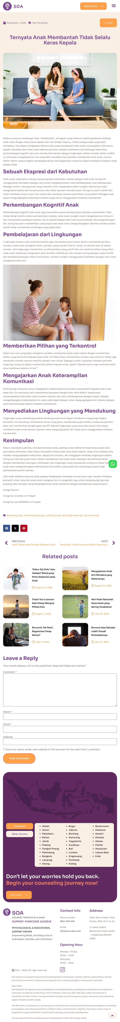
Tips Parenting (39, 22)
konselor (23, 484)
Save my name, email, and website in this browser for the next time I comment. (53, 749)
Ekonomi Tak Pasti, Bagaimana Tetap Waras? (42, 631)
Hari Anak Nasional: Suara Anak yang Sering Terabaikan (102, 603)
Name (7, 711)
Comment (10, 672)
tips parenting (91, 515)
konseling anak (15, 515)
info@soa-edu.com (70, 931)
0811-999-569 (67, 921)
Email (7, 724)
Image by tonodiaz (13, 495)
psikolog (8, 484)
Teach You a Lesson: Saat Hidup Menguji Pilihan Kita (43, 603)
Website (8, 737)
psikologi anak (53, 515)
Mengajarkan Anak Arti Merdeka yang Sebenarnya (101, 575)
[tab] (19, 826)
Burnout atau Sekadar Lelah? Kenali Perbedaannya (103, 631)
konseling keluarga (34, 515)
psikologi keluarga (73, 515)
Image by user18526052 (16, 502)
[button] (113, 5)
